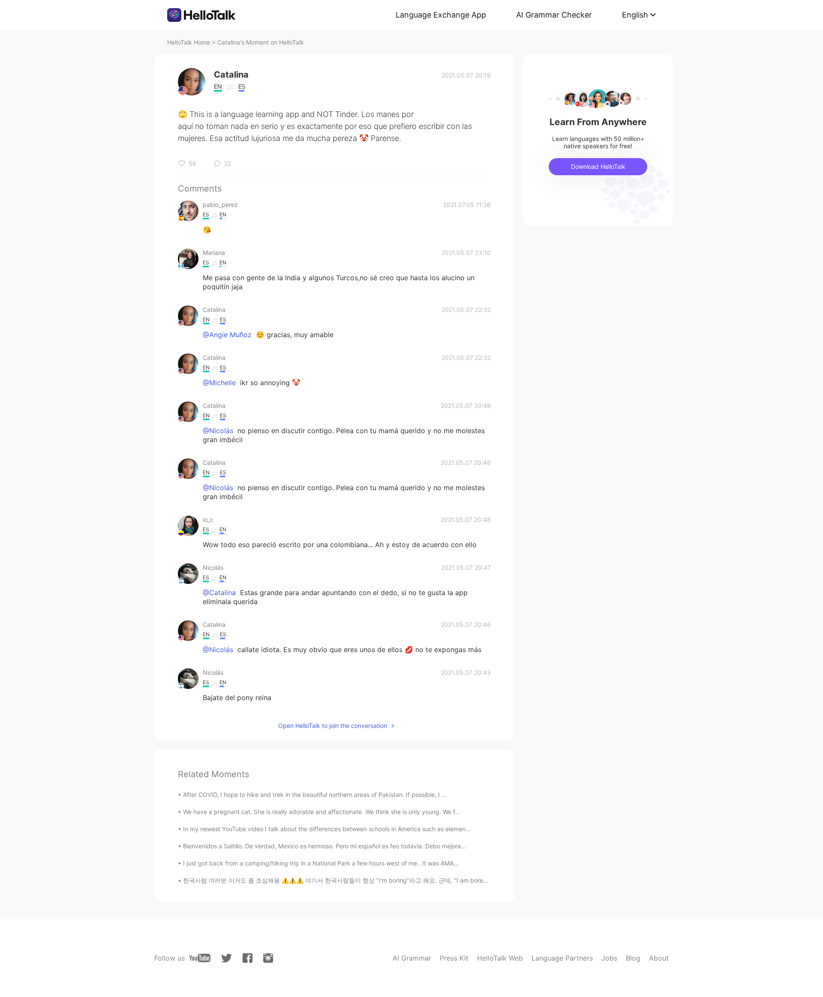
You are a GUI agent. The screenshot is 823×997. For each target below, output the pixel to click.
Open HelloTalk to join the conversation (332, 725)
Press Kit (454, 958)
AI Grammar (412, 958)
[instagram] (268, 958)
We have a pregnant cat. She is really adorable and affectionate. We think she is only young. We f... (321, 811)
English (635, 14)
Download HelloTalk (598, 166)
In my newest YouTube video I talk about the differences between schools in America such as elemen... (327, 828)
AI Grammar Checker (554, 14)
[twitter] (226, 958)
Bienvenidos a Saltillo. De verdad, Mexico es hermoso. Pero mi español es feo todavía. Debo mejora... (324, 846)
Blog (633, 958)
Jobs (609, 958)
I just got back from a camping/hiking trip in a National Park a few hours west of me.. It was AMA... (321, 863)
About (659, 958)
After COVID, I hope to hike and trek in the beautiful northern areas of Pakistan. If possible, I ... (315, 794)
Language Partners (562, 958)
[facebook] (247, 958)
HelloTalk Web (500, 958)
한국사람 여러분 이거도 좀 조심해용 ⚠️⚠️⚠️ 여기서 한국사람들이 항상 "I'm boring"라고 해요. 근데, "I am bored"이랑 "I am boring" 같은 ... (372, 880)
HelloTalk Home (188, 42)
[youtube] (199, 958)
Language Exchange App (441, 14)
